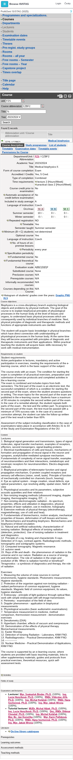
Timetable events (13, 39)
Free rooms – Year (14, 64)
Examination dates (14, 35)
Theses (7, 43)
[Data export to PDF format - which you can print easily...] (60, 96)
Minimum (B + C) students (18, 231)
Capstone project (14, 68)
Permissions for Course (15, 152)
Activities (7, 675)
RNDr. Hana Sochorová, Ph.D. (41, 720)
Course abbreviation (11, 106)
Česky (67, 3)
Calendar (8, 84)
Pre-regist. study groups (18, 47)
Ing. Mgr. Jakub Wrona (50, 703)
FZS (37, 156)
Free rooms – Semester (18, 60)
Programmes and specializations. (24, 15)
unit (3, 101)
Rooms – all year (13, 55)
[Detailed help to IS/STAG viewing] (70, 96)
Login (58, 3)
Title (3, 111)
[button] (4, 4)
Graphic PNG (63, 295)
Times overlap (11, 72)
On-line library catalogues (25, 731)
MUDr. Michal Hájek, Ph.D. (43, 708)
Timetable (7, 148)
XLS (5, 298)
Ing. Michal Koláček (36, 700)
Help (5, 88)
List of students (57, 145)
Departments (11, 23)
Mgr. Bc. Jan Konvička (20, 717)
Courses (8, 19)
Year (3, 117)
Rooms (7, 51)
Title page (9, 80)
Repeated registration (21, 220)
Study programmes (36, 145)
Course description (12, 145)
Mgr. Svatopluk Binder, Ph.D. (36, 694)
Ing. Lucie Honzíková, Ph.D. (23, 711)
